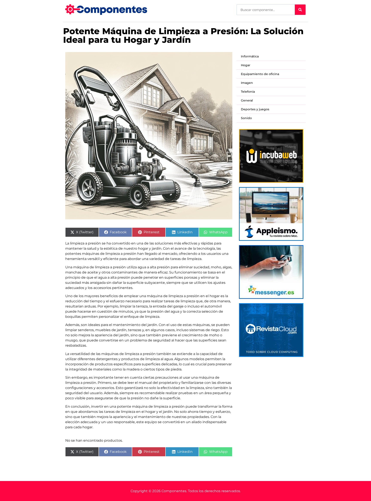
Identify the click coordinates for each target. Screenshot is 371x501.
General (247, 100)
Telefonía (248, 92)
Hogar (245, 65)
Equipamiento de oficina (260, 74)
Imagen (247, 83)
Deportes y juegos (255, 109)
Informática (250, 56)
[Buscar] (300, 10)
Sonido (246, 118)
